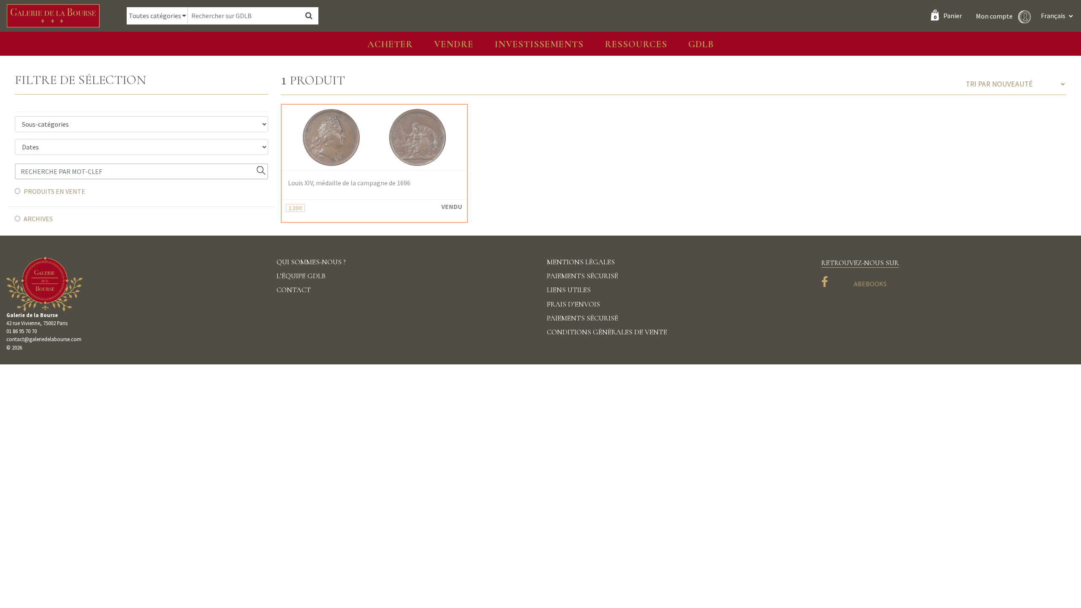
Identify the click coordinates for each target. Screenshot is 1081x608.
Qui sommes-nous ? (311, 262)
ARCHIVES (38, 218)
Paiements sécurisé (582, 275)
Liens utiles (569, 289)
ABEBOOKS (870, 284)
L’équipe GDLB (301, 275)
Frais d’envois (573, 304)
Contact (294, 289)
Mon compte (995, 15)
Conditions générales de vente (607, 332)
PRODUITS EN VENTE (54, 191)
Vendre (453, 44)
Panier (948, 15)
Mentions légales (581, 262)
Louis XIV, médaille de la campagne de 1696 (349, 183)
